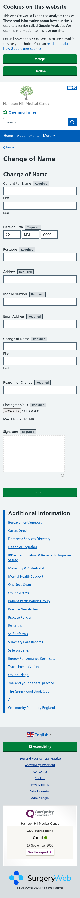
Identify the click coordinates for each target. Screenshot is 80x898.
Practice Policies (20, 617)
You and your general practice (31, 683)
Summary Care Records (25, 642)
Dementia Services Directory (29, 539)
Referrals (15, 626)
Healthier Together (22, 547)
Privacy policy (40, 785)
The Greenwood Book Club (29, 691)
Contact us (40, 772)
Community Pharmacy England (31, 708)
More (49, 137)
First (6, 198)
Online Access (18, 593)
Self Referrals (18, 634)
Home (8, 136)
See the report (38, 852)
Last (6, 213)
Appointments (28, 136)
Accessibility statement (40, 765)
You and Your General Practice (40, 758)
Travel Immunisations (24, 667)
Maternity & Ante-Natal (26, 568)
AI (9, 699)
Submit (40, 492)
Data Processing (40, 791)
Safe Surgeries (19, 650)
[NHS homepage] (32, 96)
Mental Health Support (25, 576)
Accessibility (41, 747)
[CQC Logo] (40, 817)
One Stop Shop (19, 585)
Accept (40, 59)
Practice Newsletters (23, 609)
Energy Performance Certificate (32, 658)
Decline (40, 71)
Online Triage (18, 675)
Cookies (40, 778)
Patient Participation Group (29, 601)
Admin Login (40, 798)
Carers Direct (17, 530)
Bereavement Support (25, 522)
